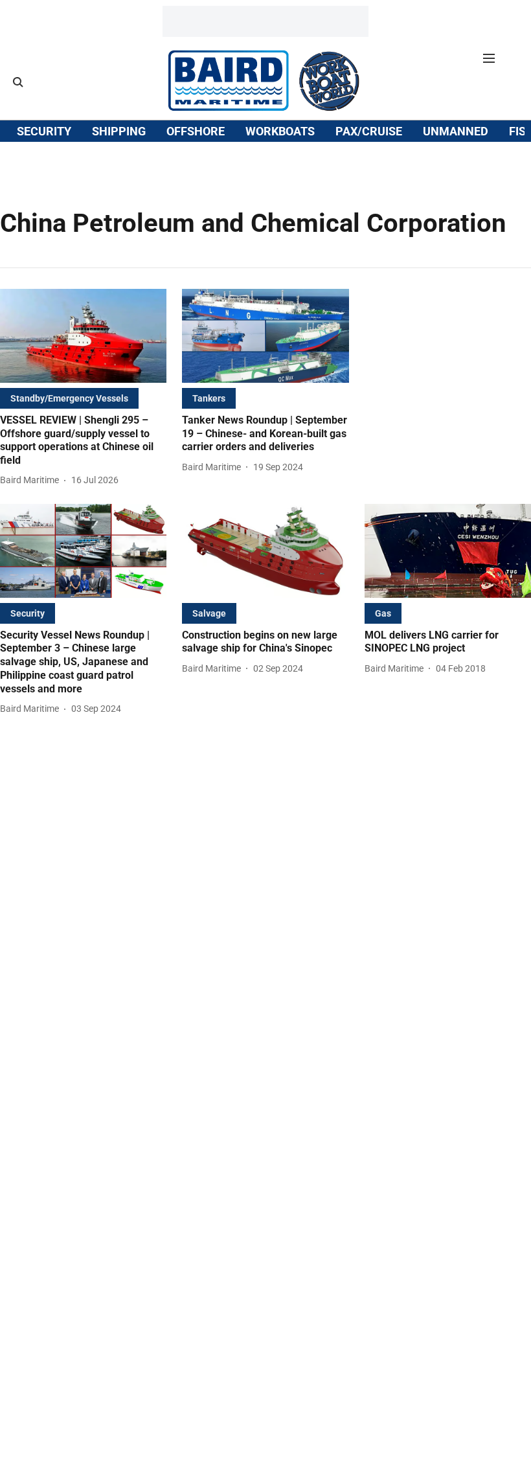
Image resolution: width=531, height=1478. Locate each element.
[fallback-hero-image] (83, 336)
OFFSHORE (195, 131)
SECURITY (44, 131)
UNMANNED (455, 131)
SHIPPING (119, 131)
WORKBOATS (280, 131)
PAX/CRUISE (368, 131)
